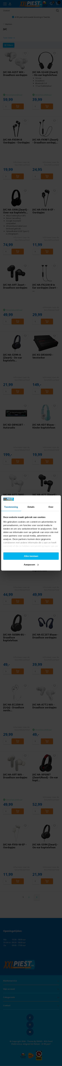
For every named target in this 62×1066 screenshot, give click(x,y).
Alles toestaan (31, 556)
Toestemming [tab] (11, 507)
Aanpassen (29, 564)
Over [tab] (50, 507)
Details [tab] (31, 507)
